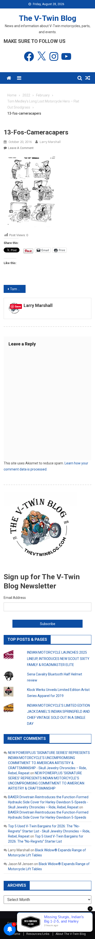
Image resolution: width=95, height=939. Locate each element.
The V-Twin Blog (47, 18)
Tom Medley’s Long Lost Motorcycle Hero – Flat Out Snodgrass (18, 289)
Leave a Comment (21, 148)
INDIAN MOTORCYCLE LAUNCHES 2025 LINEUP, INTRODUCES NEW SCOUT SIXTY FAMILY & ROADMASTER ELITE (58, 658)
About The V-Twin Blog (71, 934)
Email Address (15, 598)
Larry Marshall (50, 142)
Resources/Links (37, 934)
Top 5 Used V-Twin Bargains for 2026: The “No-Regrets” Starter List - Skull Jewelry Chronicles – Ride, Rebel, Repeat (49, 831)
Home (16, 934)
